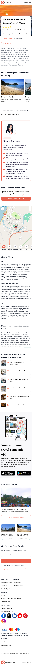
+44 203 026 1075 (6, 608)
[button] (16, 226)
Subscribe (16, 561)
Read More (27, 347)
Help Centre (4, 642)
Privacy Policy (7, 569)
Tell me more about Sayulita (16, 517)
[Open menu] (30, 2)
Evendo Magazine (6, 589)
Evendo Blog (4, 585)
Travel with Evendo (6, 582)
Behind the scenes (18, 585)
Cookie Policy (22, 568)
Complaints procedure (7, 645)
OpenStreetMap (5, 206)
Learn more (26, 195)
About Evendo (17, 582)
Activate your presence (16, 198)
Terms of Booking (24, 653)
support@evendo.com (7, 611)
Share (7, 43)
